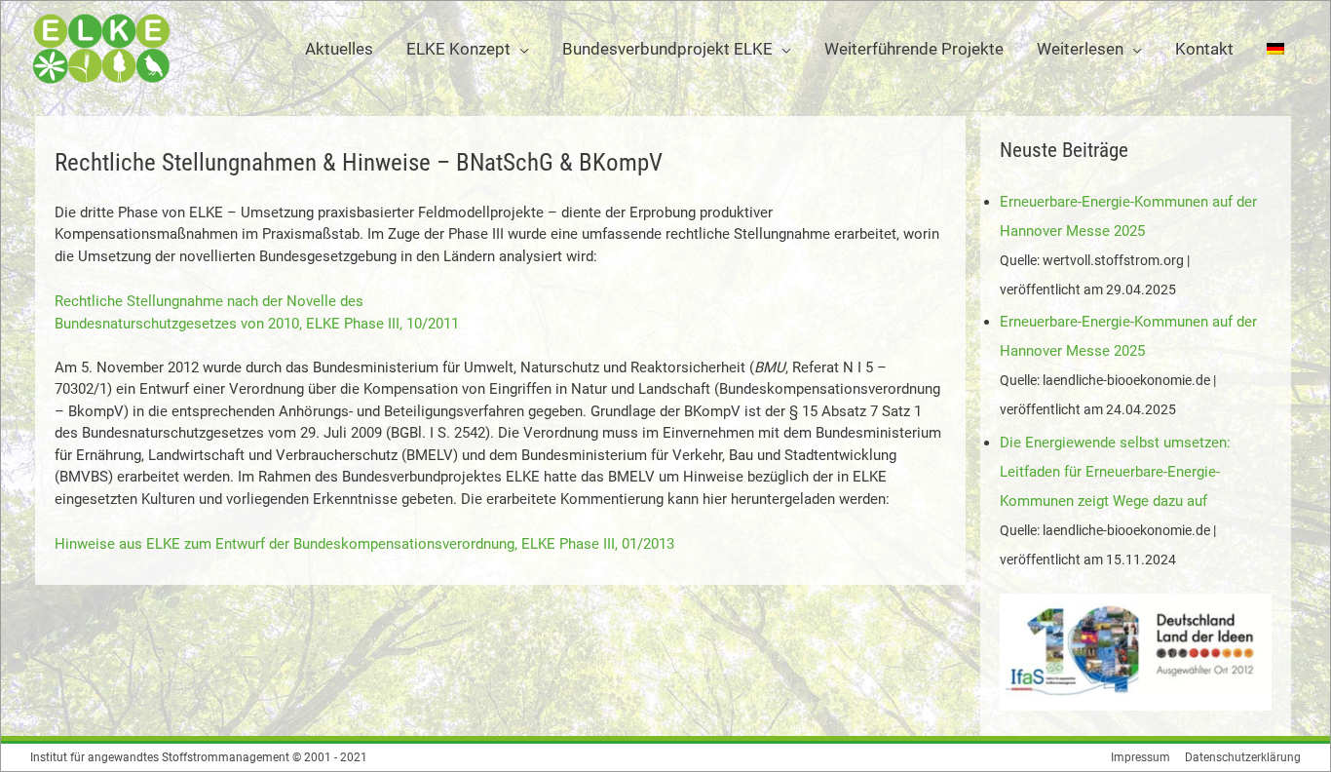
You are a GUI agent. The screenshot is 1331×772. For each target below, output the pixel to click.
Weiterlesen (1080, 48)
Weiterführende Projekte (914, 48)
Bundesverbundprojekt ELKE (667, 48)
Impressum (1140, 757)
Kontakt (1204, 48)
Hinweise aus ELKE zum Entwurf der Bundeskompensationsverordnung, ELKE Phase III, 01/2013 (364, 544)
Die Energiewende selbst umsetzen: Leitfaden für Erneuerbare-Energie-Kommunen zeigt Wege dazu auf (1115, 472)
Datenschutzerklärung (1243, 757)
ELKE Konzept (458, 48)
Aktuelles (339, 48)
